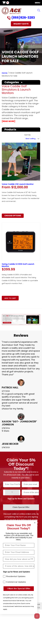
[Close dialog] (34, 522)
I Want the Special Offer (18, 589)
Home (4, 72)
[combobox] (18, 559)
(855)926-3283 (23, 18)
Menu (37, 3)
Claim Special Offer (21, 507)
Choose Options (12, 215)
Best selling (30, 138)
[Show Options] (12, 492)
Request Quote (21, 24)
